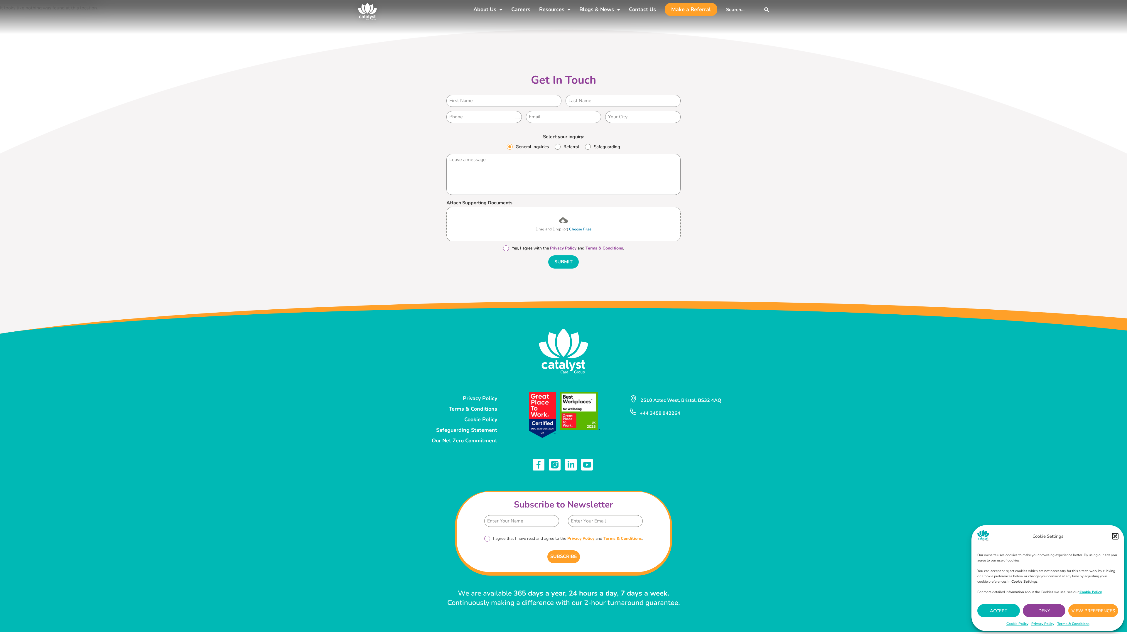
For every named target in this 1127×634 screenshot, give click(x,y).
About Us (484, 9)
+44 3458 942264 (660, 413)
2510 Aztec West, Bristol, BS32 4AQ (680, 400)
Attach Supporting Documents (479, 203)
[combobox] (743, 9)
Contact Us (642, 9)
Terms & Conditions (1073, 623)
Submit (563, 262)
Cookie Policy (1017, 623)
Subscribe (563, 556)
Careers (520, 9)
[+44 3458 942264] (633, 412)
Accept (998, 611)
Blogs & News (596, 9)
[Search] (765, 9)
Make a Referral (691, 9)
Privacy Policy (1042, 623)
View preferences (1093, 611)
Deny (1044, 611)
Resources (551, 9)
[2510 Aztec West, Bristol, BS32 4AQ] (633, 398)
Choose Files (580, 229)
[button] (1115, 536)
